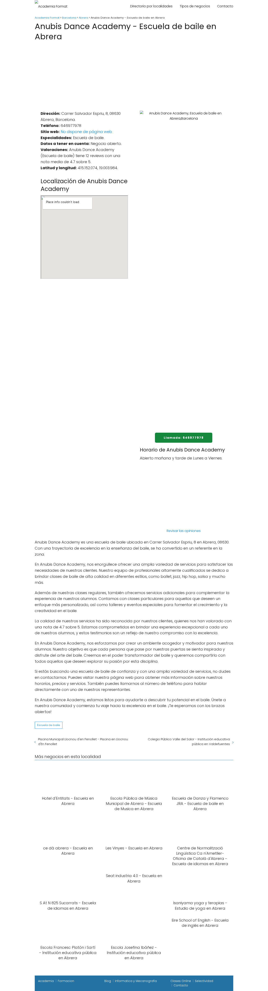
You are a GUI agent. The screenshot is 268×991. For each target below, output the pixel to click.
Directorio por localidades (151, 6)
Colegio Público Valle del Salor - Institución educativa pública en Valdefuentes (189, 741)
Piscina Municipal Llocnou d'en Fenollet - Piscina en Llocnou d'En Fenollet (83, 741)
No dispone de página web (86, 131)
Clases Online (180, 981)
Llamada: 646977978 (184, 438)
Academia (46, 981)
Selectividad (204, 981)
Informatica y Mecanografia (136, 981)
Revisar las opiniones (184, 530)
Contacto (225, 6)
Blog (107, 981)
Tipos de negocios (195, 6)
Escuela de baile (48, 725)
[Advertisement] (134, 73)
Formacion (66, 981)
